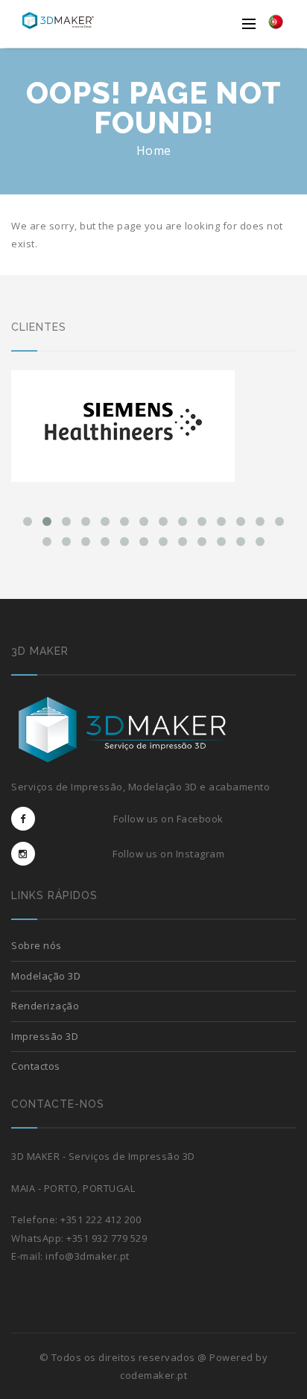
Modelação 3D (45, 976)
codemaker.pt (153, 1375)
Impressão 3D (44, 1036)
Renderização (45, 1005)
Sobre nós (36, 945)
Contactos (35, 1066)
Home (153, 150)
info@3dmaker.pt (87, 1256)
